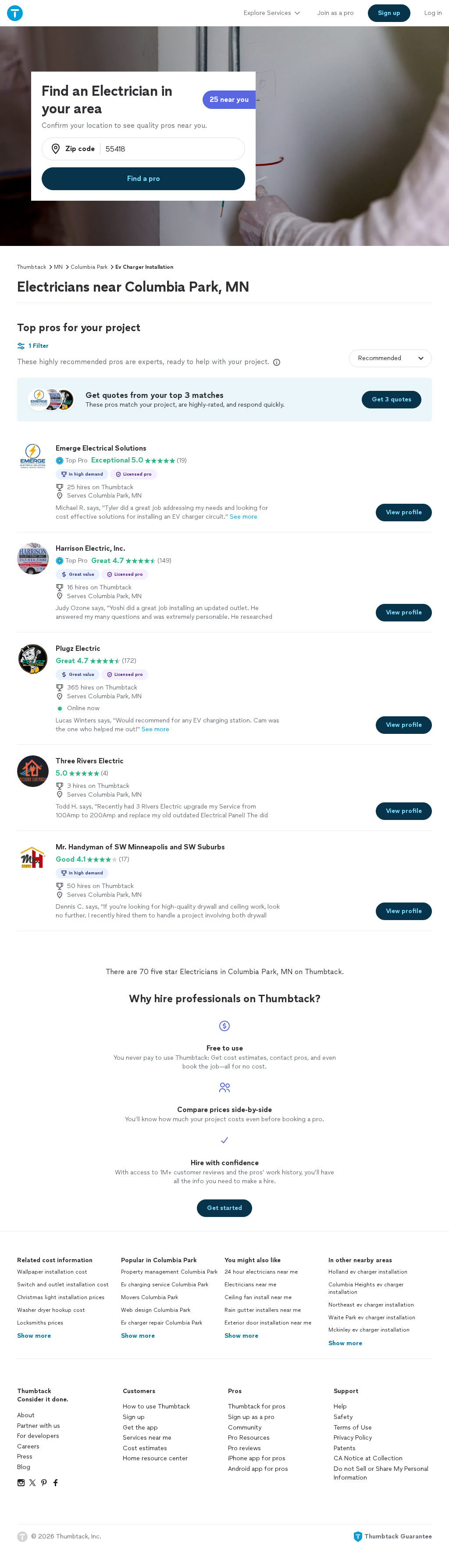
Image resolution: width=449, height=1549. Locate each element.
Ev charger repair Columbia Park (161, 1323)
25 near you (229, 99)
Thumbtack (31, 267)
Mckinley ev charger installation (369, 1330)
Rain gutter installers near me (262, 1310)
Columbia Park (89, 267)
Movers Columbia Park (149, 1297)
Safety (343, 1417)
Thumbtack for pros (256, 1406)
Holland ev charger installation (367, 1272)
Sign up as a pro (251, 1417)
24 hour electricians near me (261, 1272)
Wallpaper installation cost (52, 1272)
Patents (345, 1448)
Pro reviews (244, 1448)
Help (340, 1406)
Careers (28, 1446)
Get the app (140, 1427)
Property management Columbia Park (169, 1272)
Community (244, 1427)
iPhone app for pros (256, 1458)
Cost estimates (145, 1448)
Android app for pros (258, 1469)
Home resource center (155, 1458)
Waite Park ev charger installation (371, 1317)
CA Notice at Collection (368, 1458)
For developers (38, 1436)
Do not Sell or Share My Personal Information (381, 1473)
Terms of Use (353, 1427)
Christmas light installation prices (60, 1297)
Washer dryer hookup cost (51, 1310)
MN (58, 267)
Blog (23, 1467)
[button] (72, 460)
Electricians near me (250, 1285)
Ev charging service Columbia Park (164, 1285)
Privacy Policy (353, 1437)
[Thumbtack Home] (15, 13)
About (26, 1415)
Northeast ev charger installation (371, 1305)
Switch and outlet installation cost (63, 1285)
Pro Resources (249, 1437)
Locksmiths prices (40, 1323)
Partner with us (38, 1426)
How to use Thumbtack (156, 1406)
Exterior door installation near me (267, 1323)
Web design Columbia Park (155, 1310)
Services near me (147, 1437)
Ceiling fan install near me (258, 1297)
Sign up (134, 1417)
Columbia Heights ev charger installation (365, 1288)
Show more (34, 1336)
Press (24, 1456)
